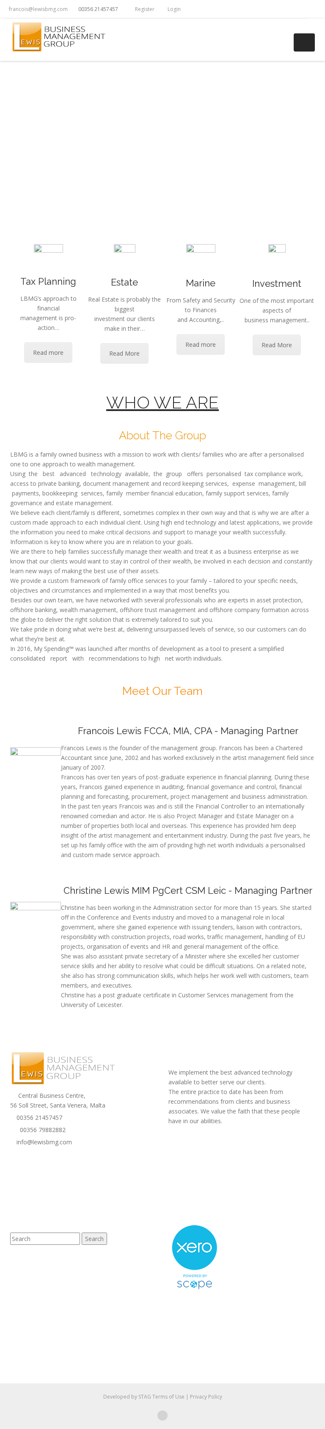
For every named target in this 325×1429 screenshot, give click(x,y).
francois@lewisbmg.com (38, 9)
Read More (124, 353)
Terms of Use (169, 1396)
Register (142, 9)
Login (172, 9)
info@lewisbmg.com (43, 1142)
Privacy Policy (206, 1396)
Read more (48, 352)
